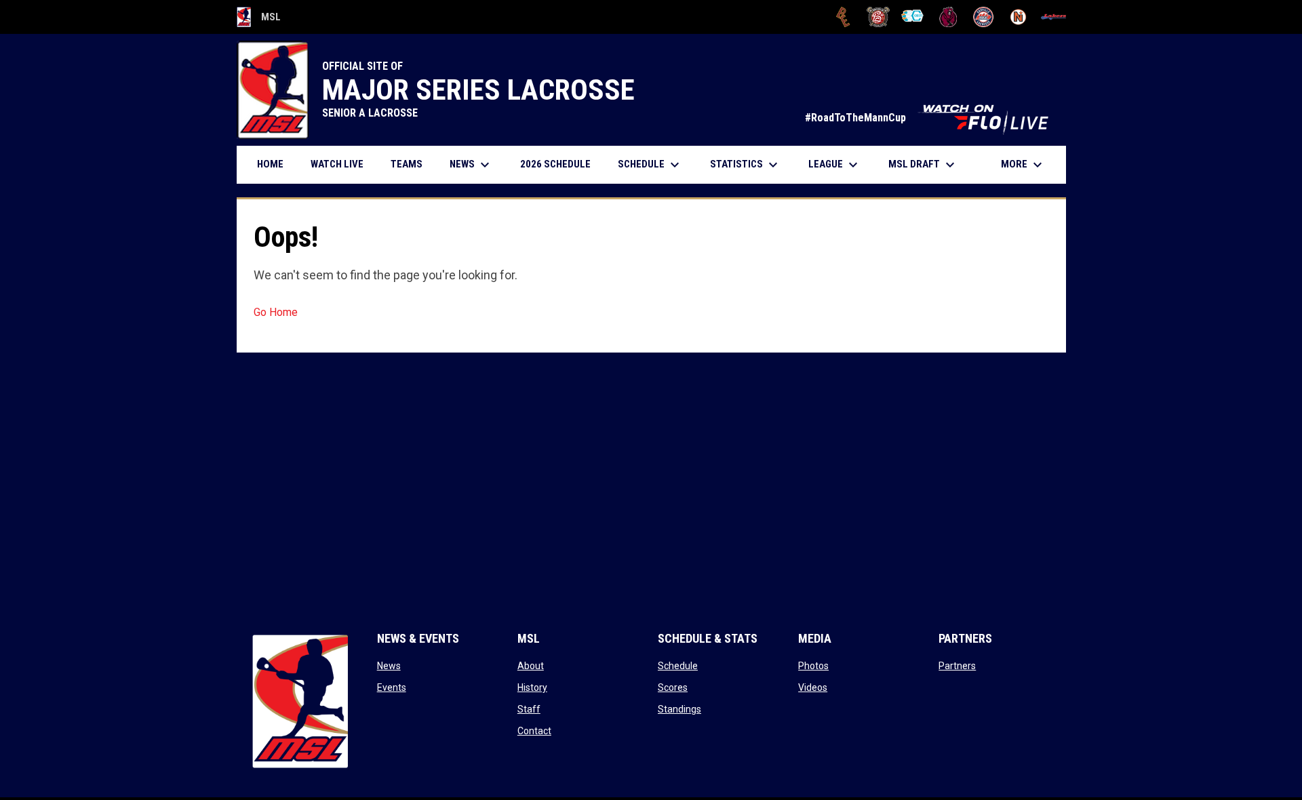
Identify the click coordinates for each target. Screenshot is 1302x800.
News (389, 665)
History (532, 687)
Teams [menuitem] (406, 164)
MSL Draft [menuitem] (923, 165)
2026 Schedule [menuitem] (560, 163)
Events (391, 687)
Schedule (678, 665)
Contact (534, 730)
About (530, 665)
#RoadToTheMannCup (928, 117)
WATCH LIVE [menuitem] (342, 163)
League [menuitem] (834, 165)
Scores (673, 687)
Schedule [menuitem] (650, 165)
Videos (812, 687)
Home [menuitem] (270, 164)
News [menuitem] (471, 165)
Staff (528, 709)
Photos (813, 665)
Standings (679, 709)
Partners (957, 665)
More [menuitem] (1023, 165)
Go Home (276, 312)
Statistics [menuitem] (745, 165)
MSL (259, 19)
